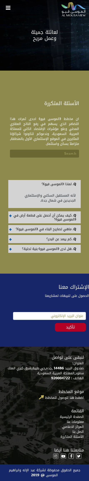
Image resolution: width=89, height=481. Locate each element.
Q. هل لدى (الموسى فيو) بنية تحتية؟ (49, 249)
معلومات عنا (75, 422)
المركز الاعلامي (73, 426)
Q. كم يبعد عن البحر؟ (61, 239)
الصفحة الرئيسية (72, 417)
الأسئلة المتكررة (72, 436)
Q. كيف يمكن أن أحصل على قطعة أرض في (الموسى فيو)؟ (44, 217)
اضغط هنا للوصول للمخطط (64, 397)
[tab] (44, 184)
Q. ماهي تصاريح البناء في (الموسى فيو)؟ (46, 229)
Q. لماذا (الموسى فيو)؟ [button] (59, 184)
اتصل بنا (78, 431)
